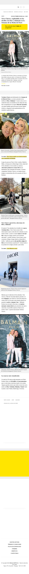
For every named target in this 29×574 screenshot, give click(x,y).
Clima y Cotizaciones (15, 7)
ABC (4, 7)
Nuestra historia (14, 542)
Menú (27, 7)
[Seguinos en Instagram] (17, 567)
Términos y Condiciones (14, 544)
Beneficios (14, 551)
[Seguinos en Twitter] (14, 567)
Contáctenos (14, 553)
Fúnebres (14, 548)
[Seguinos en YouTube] (15, 567)
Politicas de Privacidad (14, 546)
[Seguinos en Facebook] (12, 567)
